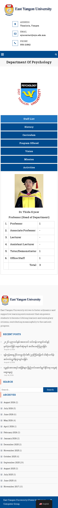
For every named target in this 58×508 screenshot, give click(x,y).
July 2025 (8, 474)
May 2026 (8, 420)
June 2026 (9, 414)
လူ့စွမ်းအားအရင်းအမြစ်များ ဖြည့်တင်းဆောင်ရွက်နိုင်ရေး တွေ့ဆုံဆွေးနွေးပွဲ (30, 369)
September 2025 (12, 462)
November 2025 (11, 450)
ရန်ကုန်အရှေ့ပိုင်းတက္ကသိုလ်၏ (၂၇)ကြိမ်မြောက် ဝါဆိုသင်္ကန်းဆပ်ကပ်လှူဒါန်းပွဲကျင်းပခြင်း (29, 357)
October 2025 (10, 456)
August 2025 (9, 468)
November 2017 (11, 486)
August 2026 (9, 402)
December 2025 (11, 444)
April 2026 (9, 426)
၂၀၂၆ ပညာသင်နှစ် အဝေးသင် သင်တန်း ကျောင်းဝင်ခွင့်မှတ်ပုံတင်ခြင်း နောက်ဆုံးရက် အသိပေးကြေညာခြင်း (26, 344)
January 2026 (10, 438)
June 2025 (9, 480)
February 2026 (10, 432)
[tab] (29, 119)
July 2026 (8, 408)
